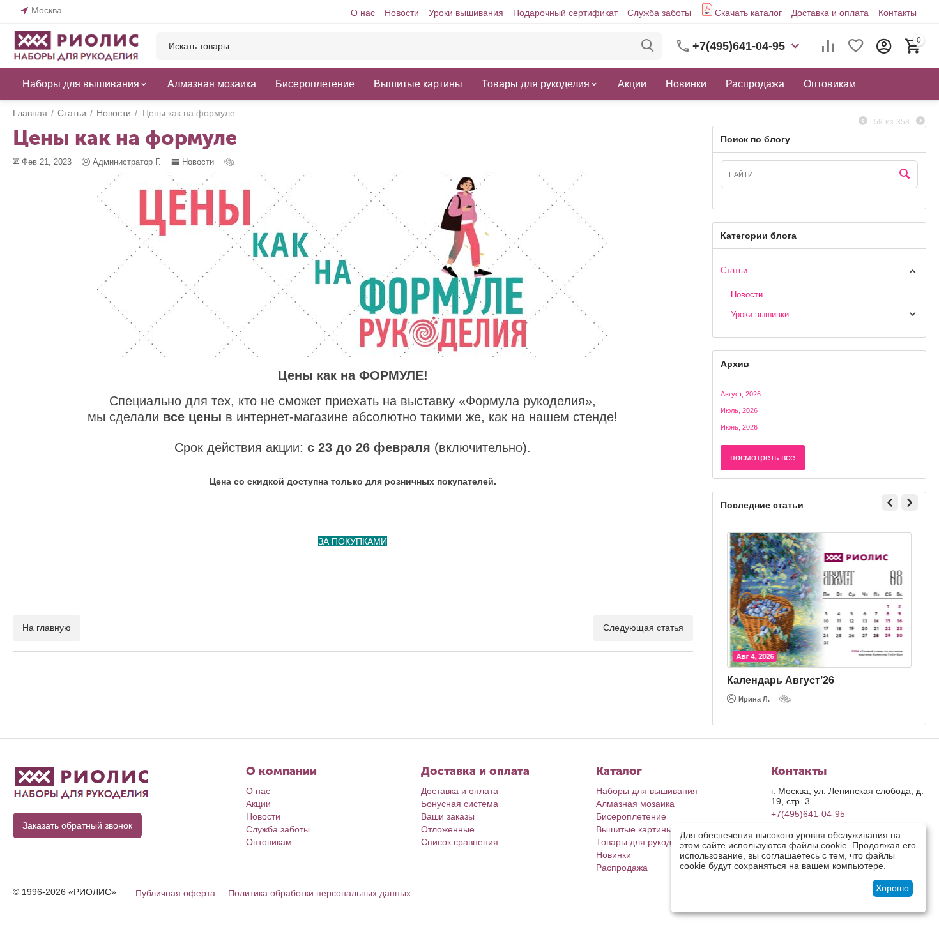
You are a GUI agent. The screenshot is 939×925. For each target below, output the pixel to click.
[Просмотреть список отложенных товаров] (856, 46)
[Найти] (648, 46)
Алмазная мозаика (635, 804)
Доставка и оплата (830, 13)
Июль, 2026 (739, 410)
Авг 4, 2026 (755, 656)
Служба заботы (659, 13)
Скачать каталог (748, 13)
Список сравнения (459, 842)
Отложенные (448, 829)
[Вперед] (920, 121)
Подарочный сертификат (565, 13)
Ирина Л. (754, 699)
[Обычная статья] (230, 162)
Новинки (613, 855)
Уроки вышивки (760, 314)
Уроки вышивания (466, 13)
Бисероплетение (631, 816)
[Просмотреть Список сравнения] (828, 46)
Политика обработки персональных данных (319, 893)
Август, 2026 (741, 394)
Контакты (897, 13)
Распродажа (622, 867)
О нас (363, 13)
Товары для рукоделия (644, 842)
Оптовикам (269, 842)
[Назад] (863, 121)
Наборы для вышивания (647, 791)
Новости (402, 13)
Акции (258, 804)
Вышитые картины (634, 829)
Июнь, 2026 (739, 427)
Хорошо (892, 888)
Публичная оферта (175, 893)
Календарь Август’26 (780, 680)
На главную (46, 627)
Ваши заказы (448, 816)
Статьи (734, 270)
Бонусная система (459, 804)
